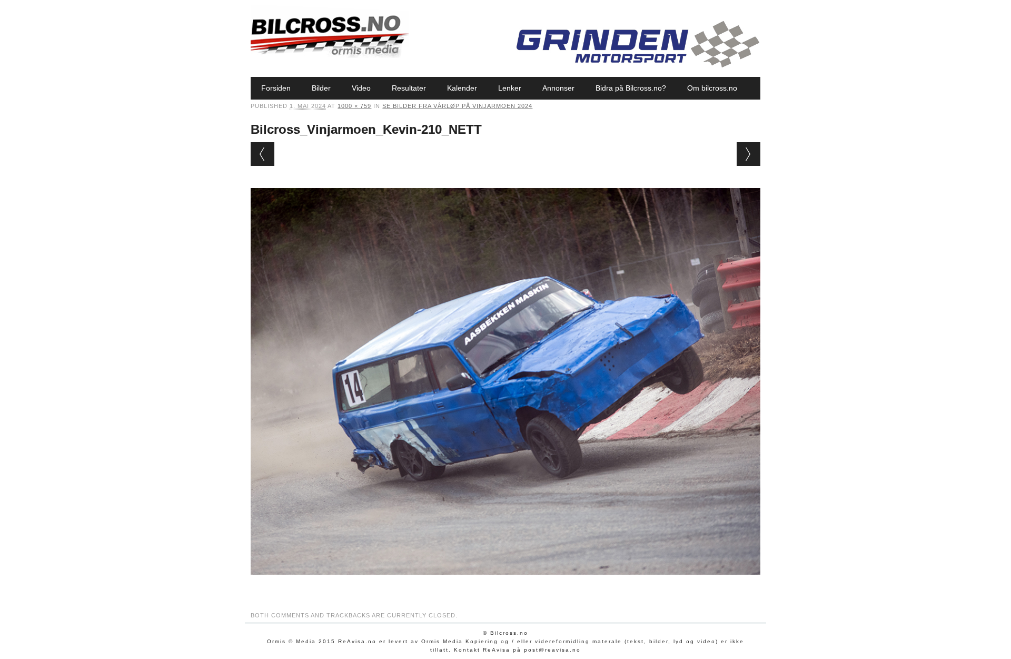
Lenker (509, 88)
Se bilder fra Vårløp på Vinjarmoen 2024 (457, 106)
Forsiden (276, 88)
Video (361, 88)
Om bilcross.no (712, 88)
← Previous (262, 154)
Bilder (321, 88)
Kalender (462, 88)
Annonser (558, 88)
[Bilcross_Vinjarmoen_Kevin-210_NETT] (505, 585)
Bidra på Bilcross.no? (631, 88)
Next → (748, 154)
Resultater (409, 88)
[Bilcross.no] (330, 55)
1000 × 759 (354, 106)
